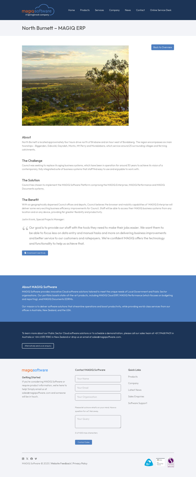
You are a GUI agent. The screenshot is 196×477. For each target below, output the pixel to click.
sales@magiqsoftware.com (106, 336)
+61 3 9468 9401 (163, 333)
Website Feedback (61, 463)
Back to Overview (162, 47)
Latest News (134, 389)
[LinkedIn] (23, 458)
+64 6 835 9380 (43, 336)
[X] (27, 458)
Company (133, 383)
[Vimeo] (36, 458)
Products (133, 376)
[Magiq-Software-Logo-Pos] (38, 10)
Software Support (137, 403)
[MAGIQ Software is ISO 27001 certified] (171, 462)
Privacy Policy (80, 463)
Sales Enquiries (136, 396)
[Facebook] (31, 458)
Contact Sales (83, 442)
